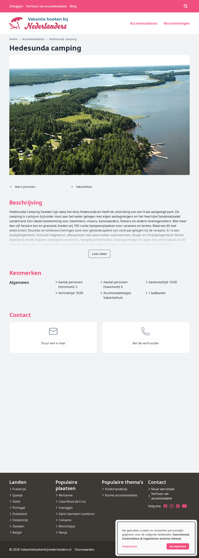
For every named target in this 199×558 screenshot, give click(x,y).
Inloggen (16, 6)
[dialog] (156, 538)
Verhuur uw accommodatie (46, 6)
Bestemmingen (177, 23)
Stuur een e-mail (53, 343)
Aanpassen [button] (129, 546)
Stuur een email (163, 489)
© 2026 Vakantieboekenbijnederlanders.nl (40, 549)
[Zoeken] (186, 6)
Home (13, 39)
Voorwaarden (84, 549)
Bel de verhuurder (146, 343)
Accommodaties (143, 23)
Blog (73, 6)
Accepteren (178, 546)
